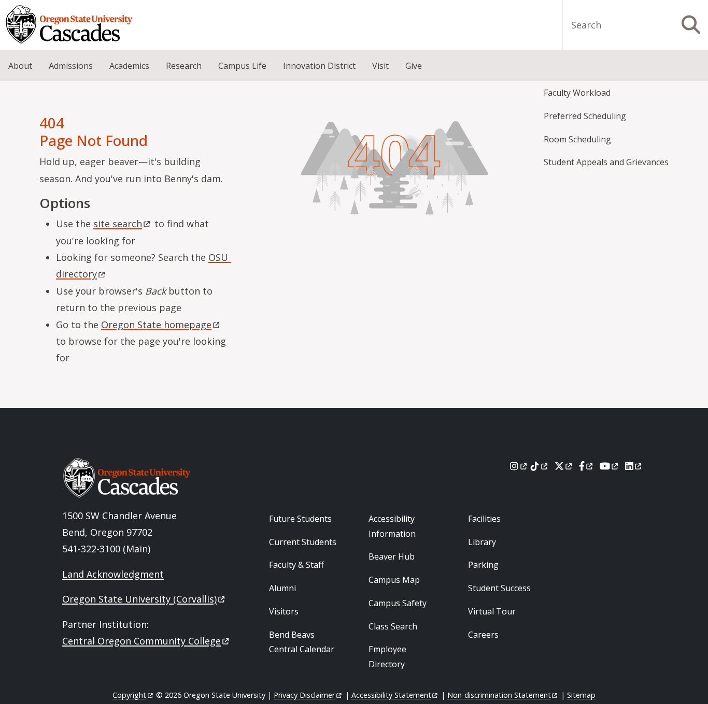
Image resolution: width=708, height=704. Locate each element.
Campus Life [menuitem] (242, 65)
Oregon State (156, 324)
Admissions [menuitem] (71, 65)
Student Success (499, 588)
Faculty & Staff (296, 564)
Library (482, 542)
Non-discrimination (499, 695)
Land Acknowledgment (113, 574)
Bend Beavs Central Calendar (301, 642)
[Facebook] (586, 466)
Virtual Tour (492, 611)
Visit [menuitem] (380, 65)
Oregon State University (139, 599)
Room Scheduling (577, 139)
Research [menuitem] (184, 65)
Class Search (393, 626)
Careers (483, 634)
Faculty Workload (577, 92)
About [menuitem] (20, 65)
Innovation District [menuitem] (319, 65)
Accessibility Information (392, 526)
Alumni (282, 588)
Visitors (284, 611)
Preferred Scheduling (585, 116)
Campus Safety (398, 603)
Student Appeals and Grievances (606, 162)
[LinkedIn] (634, 466)
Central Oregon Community (141, 641)
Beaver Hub (392, 556)
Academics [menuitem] (129, 65)
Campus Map (394, 579)
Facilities (484, 518)
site (117, 223)
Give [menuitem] (413, 65)
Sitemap (581, 695)
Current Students (302, 542)
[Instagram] (519, 466)
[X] (564, 466)
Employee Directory (387, 656)
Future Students (300, 518)
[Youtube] (610, 466)
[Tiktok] (540, 466)
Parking (483, 564)
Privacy (304, 695)
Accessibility (391, 695)
